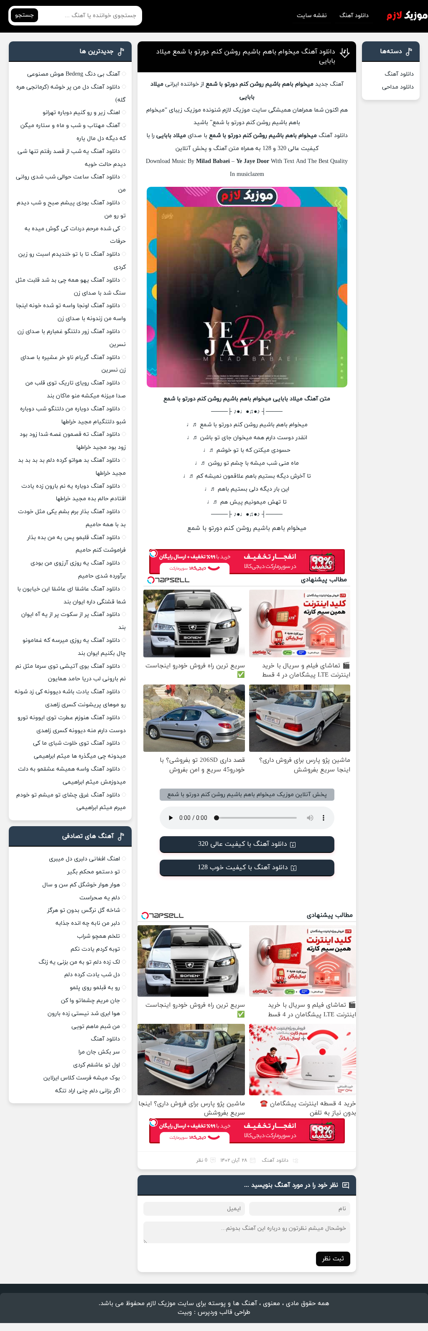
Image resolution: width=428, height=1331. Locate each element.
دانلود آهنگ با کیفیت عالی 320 (242, 844)
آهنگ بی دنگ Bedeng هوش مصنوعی (73, 74)
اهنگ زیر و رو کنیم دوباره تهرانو (81, 113)
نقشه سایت (312, 16)
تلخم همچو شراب (98, 936)
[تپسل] (153, 553)
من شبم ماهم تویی (95, 1027)
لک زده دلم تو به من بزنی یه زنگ (79, 962)
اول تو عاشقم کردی (96, 1065)
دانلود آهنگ (354, 16)
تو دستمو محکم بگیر (93, 872)
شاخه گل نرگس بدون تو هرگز (83, 910)
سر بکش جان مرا (99, 1052)
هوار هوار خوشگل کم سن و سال (81, 885)
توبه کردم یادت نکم (95, 949)
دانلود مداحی (398, 87)
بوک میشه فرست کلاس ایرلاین (81, 1078)
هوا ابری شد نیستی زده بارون (84, 1014)
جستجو (24, 15)
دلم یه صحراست (99, 898)
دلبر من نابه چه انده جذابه (88, 923)
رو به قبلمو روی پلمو (95, 988)
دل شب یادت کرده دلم (92, 975)
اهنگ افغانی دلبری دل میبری (84, 859)
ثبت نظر (333, 1259)
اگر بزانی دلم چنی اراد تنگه (87, 1091)
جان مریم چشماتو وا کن (90, 1001)
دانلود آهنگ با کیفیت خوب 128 (243, 867)
